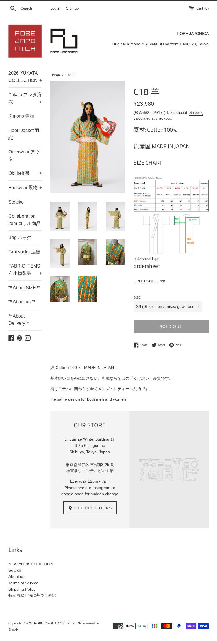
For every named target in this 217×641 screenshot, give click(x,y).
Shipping (196, 112)
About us (16, 576)
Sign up (72, 8)
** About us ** (21, 301)
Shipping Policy (22, 589)
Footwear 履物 (25, 187)
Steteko (16, 202)
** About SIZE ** (24, 287)
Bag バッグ (19, 237)
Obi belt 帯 (25, 173)
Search (14, 570)
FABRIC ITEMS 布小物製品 (25, 270)
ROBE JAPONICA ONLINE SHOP (57, 623)
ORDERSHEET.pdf (149, 281)
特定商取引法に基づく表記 (32, 595)
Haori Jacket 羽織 (23, 134)
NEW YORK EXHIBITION (30, 564)
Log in (55, 8)
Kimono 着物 (21, 116)
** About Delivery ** (19, 320)
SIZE (137, 297)
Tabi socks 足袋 (24, 251)
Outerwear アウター (24, 155)
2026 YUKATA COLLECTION (25, 77)
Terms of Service (23, 583)
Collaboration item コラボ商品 (24, 220)
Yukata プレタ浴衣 (25, 98)
